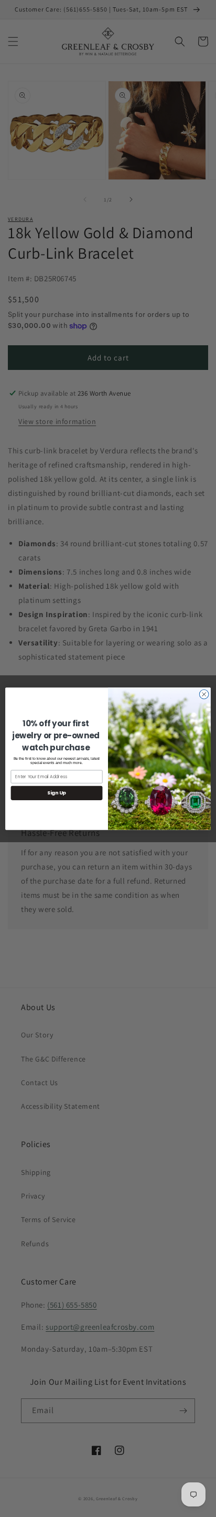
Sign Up (56, 792)
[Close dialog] (204, 694)
